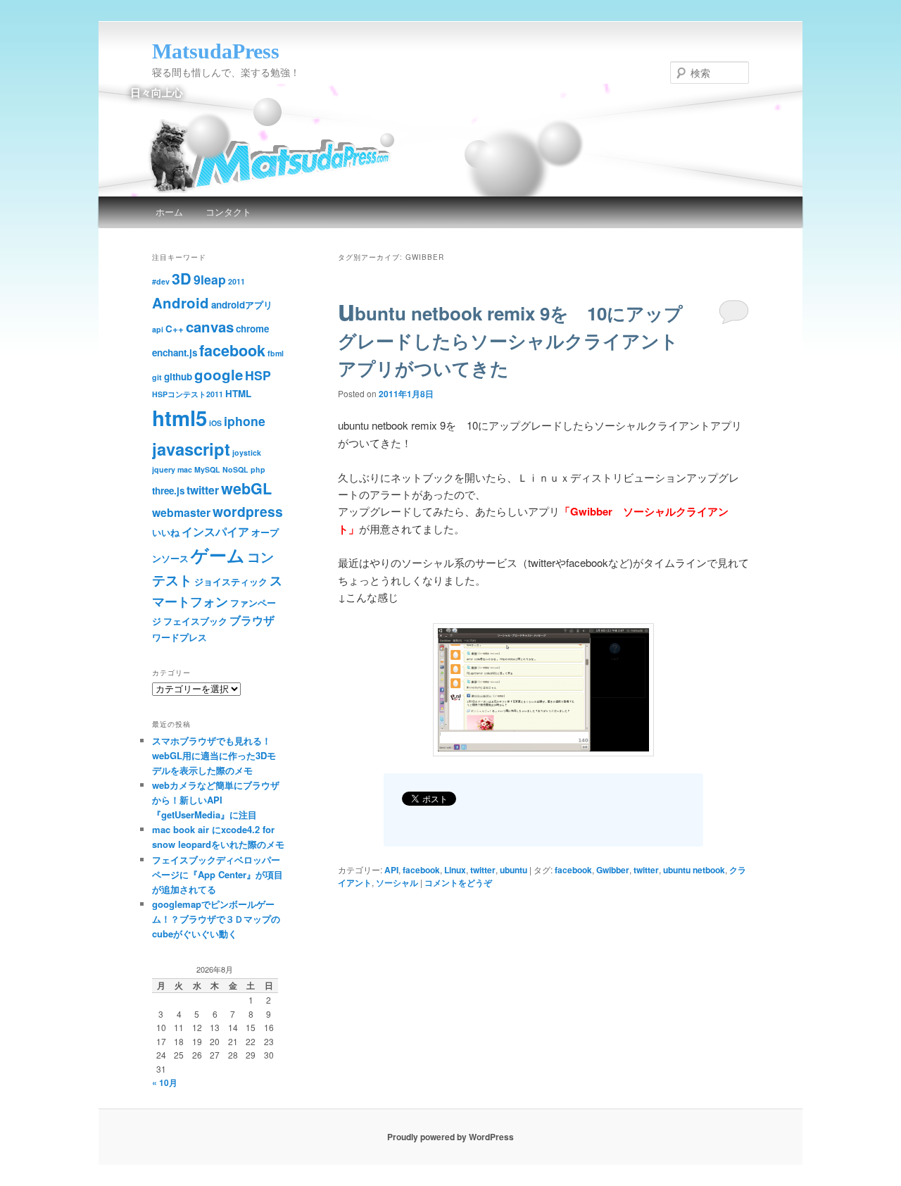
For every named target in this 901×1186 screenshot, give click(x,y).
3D (181, 278)
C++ (174, 328)
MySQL (207, 469)
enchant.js (174, 352)
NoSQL (235, 469)
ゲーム (218, 555)
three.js (168, 490)
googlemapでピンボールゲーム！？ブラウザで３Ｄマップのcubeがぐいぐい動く (216, 918)
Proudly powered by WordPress (450, 1136)
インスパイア (215, 531)
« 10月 (164, 1082)
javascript (191, 449)
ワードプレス (179, 637)
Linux (455, 869)
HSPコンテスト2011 (187, 394)
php (258, 469)
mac (184, 469)
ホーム (169, 211)
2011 (236, 281)
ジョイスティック (230, 581)
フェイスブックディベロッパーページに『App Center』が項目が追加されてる (217, 874)
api (157, 329)
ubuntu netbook (694, 869)
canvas (210, 326)
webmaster (181, 512)
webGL (246, 488)
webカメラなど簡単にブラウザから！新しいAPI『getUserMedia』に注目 (215, 799)
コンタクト (228, 211)
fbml (275, 353)
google (218, 374)
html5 (179, 417)
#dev (161, 281)
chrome (252, 328)
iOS (215, 423)
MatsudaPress (215, 51)
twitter (483, 869)
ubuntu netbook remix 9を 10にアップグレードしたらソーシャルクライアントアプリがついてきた (510, 340)
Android (180, 302)
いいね (165, 532)
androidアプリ (241, 304)
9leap (210, 279)
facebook (421, 869)
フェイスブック (195, 621)
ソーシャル (397, 882)
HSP (258, 375)
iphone (244, 421)
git (157, 377)
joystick (246, 452)
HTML (238, 393)
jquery (163, 469)
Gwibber (612, 869)
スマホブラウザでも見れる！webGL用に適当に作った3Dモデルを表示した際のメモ (214, 755)
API (391, 869)
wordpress (248, 511)
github (178, 376)
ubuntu (513, 869)
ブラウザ (252, 620)
